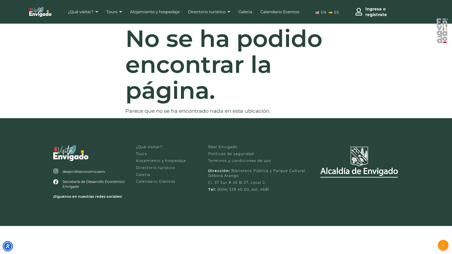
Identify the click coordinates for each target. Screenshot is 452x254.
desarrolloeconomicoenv (84, 172)
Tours (111, 11)
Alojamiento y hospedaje (155, 11)
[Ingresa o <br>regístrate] (359, 12)
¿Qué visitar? (81, 11)
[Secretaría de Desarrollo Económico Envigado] (55, 182)
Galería (245, 11)
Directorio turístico (207, 11)
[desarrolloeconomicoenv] (55, 171)
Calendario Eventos (279, 11)
